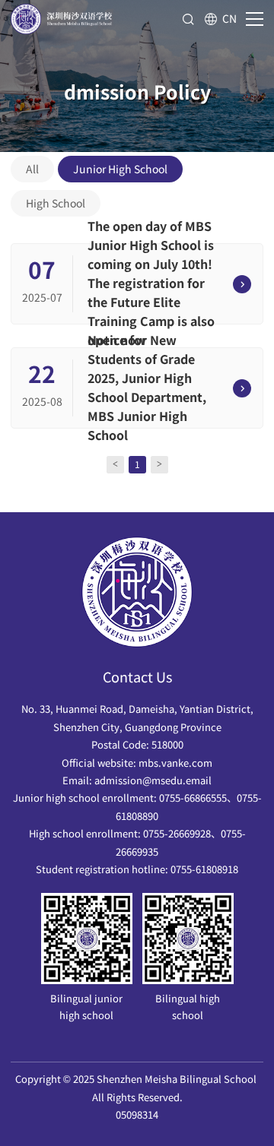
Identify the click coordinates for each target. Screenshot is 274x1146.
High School (55, 203)
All (32, 168)
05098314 (137, 1114)
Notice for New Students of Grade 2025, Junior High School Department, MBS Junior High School (147, 387)
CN (229, 18)
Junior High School (120, 168)
